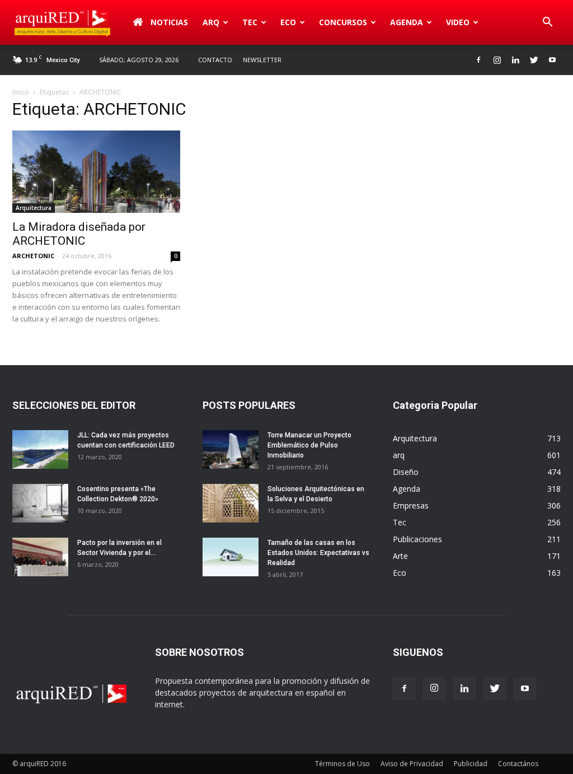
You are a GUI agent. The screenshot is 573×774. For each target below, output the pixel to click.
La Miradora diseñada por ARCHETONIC (78, 234)
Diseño (406, 472)
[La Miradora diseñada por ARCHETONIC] (96, 171)
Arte (400, 556)
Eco (399, 572)
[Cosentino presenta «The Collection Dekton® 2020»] (40, 503)
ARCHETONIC (33, 255)
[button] (547, 22)
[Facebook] (478, 60)
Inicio (20, 92)
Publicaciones (417, 539)
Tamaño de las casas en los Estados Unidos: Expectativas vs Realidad (318, 553)
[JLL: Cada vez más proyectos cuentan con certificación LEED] (40, 449)
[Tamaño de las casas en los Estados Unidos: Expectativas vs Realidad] (231, 557)
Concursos (343, 22)
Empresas (411, 505)
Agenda (406, 22)
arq (211, 22)
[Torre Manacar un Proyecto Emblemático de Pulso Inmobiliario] (231, 449)
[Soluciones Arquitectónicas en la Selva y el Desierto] (231, 503)
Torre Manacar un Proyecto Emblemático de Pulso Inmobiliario (309, 445)
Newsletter (262, 59)
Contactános (518, 763)
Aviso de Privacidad (412, 763)
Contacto (215, 59)
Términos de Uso (342, 763)
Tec (399, 522)
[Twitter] (533, 60)
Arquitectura (33, 208)
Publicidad (470, 763)
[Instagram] (497, 60)
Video (457, 22)
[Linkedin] (515, 60)
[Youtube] (552, 60)
